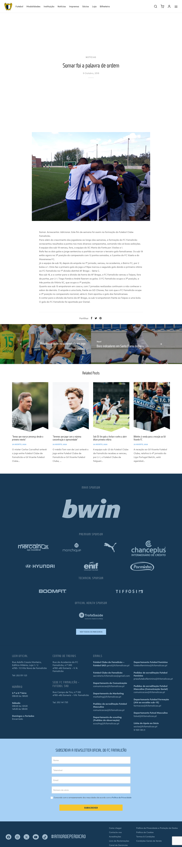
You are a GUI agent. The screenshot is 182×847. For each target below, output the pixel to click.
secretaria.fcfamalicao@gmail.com (111, 675)
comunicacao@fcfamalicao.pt (108, 686)
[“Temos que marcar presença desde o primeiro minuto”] (30, 407)
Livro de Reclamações (119, 840)
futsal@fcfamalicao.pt (145, 715)
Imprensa (74, 6)
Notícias (62, 6)
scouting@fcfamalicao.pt (106, 723)
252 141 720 (62, 702)
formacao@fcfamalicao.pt (147, 705)
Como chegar (115, 828)
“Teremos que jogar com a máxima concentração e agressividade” (67, 438)
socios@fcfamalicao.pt (145, 726)
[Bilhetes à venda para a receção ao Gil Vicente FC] (152, 407)
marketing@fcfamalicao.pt (107, 696)
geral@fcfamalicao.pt (117, 665)
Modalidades (33, 6)
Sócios (85, 6)
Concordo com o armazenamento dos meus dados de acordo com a (92, 797)
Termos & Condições (145, 836)
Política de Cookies (145, 832)
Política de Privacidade (121, 797)
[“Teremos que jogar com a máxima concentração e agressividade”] (71, 407)
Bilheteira (105, 6)
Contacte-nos (115, 832)
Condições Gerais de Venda (149, 840)
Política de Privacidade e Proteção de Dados (157, 828)
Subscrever (91, 807)
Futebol (19, 6)
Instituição (49, 6)
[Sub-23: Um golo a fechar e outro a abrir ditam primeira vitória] (111, 407)
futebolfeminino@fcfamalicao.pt (150, 665)
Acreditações (115, 836)
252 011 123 (21, 675)
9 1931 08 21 (139, 729)
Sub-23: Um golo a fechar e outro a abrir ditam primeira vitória (110, 438)
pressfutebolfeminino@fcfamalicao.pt (153, 678)
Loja (94, 6)
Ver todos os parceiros (91, 631)
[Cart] (162, 6)
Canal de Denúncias (118, 845)
